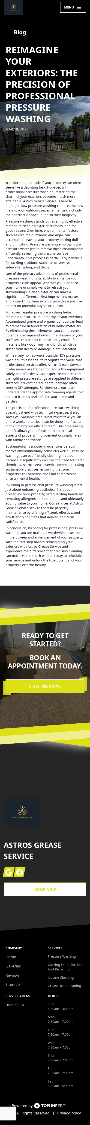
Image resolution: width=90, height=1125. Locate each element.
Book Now (45, 889)
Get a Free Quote (45, 686)
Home (11, 956)
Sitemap (13, 984)
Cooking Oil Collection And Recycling (65, 966)
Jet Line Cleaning (61, 977)
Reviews (13, 975)
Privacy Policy (69, 1113)
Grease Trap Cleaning (64, 986)
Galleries (13, 966)
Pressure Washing (62, 956)
